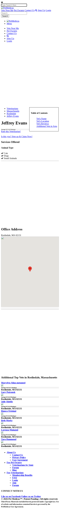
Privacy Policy (19, 457)
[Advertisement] (30, 75)
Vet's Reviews (42, 124)
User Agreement (20, 460)
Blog (14, 470)
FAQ (14, 478)
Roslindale (11, 113)
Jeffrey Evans (13, 116)
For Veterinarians (15, 472)
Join (14, 483)
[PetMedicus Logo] (13, 21)
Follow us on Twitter (31, 496)
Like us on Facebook (11, 496)
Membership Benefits (22, 475)
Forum (15, 467)
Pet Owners (19, 10)
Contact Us (30, 10)
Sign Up (41, 10)
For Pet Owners (14, 462)
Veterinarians (12, 108)
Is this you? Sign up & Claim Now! (16, 136)
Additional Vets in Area (46, 126)
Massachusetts (13, 111)
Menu (9, 23)
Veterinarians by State (22, 465)
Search (5, 16)
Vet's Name (41, 118)
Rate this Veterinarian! (11, 131)
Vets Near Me (7, 10)
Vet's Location (42, 121)
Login (48, 10)
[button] (36, 10)
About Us (11, 452)
